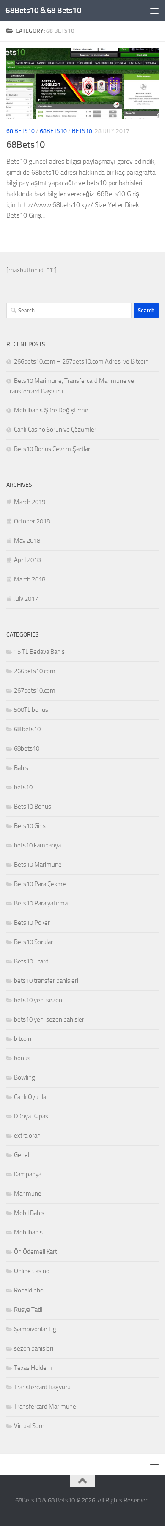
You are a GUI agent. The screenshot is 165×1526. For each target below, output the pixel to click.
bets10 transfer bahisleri (46, 981)
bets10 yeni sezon (38, 1000)
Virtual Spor (29, 1426)
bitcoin (22, 1039)
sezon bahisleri (33, 1348)
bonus (22, 1058)
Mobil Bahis (29, 1213)
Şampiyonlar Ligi (36, 1329)
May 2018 (27, 540)
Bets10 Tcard (31, 961)
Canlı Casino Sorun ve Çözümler (55, 429)
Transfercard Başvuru (42, 1387)
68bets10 (53, 131)
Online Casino (32, 1271)
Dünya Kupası (32, 1116)
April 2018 (27, 560)
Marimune (27, 1193)
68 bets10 (20, 131)
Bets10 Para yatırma (41, 903)
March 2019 (29, 502)
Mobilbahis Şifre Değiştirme (51, 410)
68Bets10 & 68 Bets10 (43, 10)
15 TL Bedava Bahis (39, 652)
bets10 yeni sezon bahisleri (49, 1019)
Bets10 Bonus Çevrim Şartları (53, 449)
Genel (21, 1155)
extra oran (27, 1135)
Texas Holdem (33, 1368)
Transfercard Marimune (45, 1406)
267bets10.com (34, 690)
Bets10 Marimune (38, 864)
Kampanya (27, 1174)
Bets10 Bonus (32, 806)
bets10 (82, 131)
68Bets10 (25, 144)
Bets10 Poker (32, 922)
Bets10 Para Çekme (40, 884)
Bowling (24, 1077)
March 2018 (29, 579)
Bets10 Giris (30, 826)
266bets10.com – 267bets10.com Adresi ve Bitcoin (81, 361)
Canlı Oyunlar (31, 1097)
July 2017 (26, 598)
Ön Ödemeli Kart (35, 1251)
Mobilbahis (28, 1232)
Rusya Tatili (29, 1310)
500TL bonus (31, 710)
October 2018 (32, 521)
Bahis (21, 768)
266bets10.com (34, 671)
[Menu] (154, 10)
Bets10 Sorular (33, 942)
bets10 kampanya (37, 845)
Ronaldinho (29, 1290)
